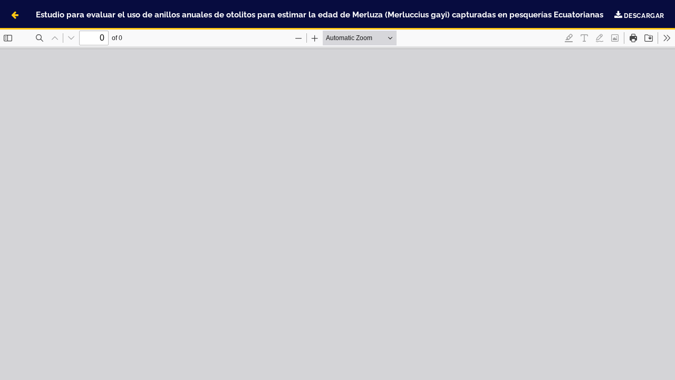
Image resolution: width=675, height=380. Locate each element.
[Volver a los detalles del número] (15, 15)
